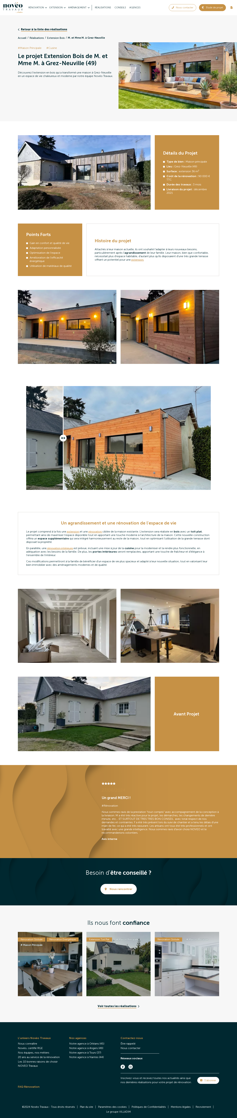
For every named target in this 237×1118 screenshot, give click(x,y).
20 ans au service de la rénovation (39, 1057)
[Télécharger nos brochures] (231, 7)
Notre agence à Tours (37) (85, 1052)
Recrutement (203, 1106)
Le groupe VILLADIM (118, 1111)
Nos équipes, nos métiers (33, 1052)
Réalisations (103, 7)
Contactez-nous (132, 1038)
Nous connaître (27, 1043)
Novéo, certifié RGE (30, 1048)
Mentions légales (181, 1106)
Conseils (120, 7)
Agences (135, 7)
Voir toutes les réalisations (117, 1006)
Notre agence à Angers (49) (86, 1048)
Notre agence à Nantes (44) (86, 1057)
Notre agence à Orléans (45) (86, 1043)
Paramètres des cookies (112, 1106)
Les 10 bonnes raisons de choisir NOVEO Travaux (38, 1063)
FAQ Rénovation (29, 1086)
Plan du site (86, 1106)
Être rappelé (128, 1043)
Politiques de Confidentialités (149, 1106)
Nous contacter (130, 1048)
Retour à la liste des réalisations (44, 29)
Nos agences (77, 1038)
